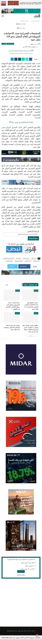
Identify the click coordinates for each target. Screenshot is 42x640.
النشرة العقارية (10, 43)
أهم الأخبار (18, 258)
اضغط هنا (12, 244)
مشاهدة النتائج (21, 575)
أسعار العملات (26, 258)
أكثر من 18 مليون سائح (27, 569)
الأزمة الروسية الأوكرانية (8, 258)
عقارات (3, 43)
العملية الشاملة (9, 261)
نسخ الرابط (33, 238)
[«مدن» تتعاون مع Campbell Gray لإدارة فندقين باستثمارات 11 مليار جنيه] (30, 295)
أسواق (36, 290)
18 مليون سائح (30, 566)
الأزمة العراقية (36, 261)
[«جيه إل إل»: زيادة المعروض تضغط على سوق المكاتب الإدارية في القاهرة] (12, 295)
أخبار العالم (33, 258)
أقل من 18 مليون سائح (27, 562)
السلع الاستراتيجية (19, 261)
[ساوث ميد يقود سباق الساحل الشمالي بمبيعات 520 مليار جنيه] (12, 317)
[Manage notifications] (37, 635)
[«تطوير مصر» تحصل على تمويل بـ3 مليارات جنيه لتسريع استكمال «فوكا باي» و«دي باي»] (30, 317)
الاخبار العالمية (28, 261)
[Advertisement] (21, 604)
